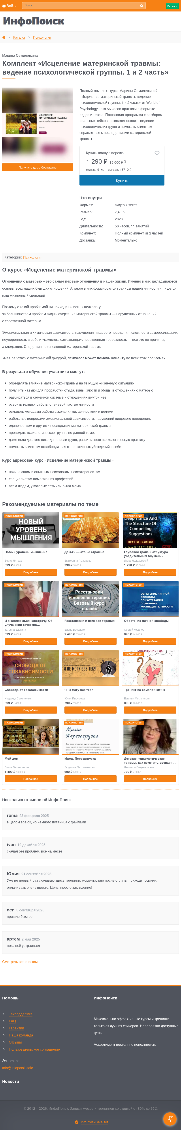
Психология (33, 257)
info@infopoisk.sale (17, 1067)
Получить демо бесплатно (38, 167)
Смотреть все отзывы (20, 961)
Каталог (172, 6)
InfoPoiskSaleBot (94, 1121)
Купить (122, 180)
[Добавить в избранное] (157, 153)
